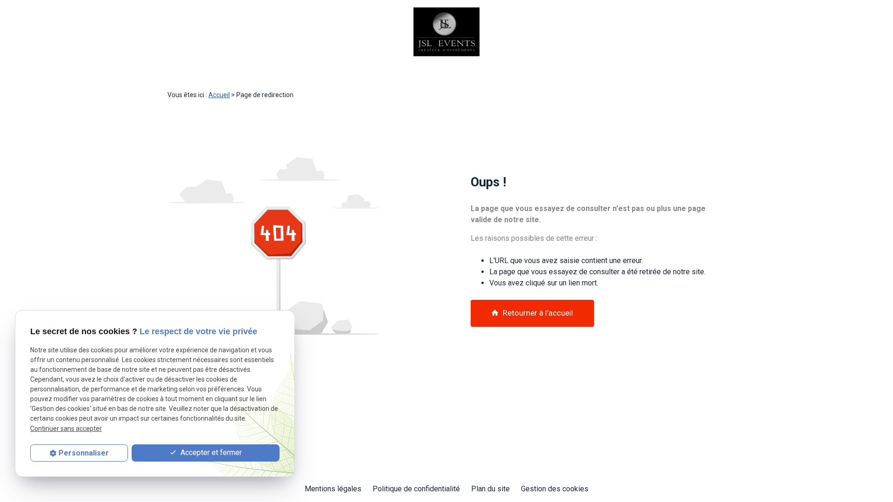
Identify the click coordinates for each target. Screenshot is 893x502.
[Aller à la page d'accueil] (446, 32)
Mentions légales (333, 488)
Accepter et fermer (210, 452)
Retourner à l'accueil (532, 312)
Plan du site (490, 488)
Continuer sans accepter (66, 428)
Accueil (219, 95)
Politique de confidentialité (416, 488)
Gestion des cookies (554, 488)
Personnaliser (84, 453)
